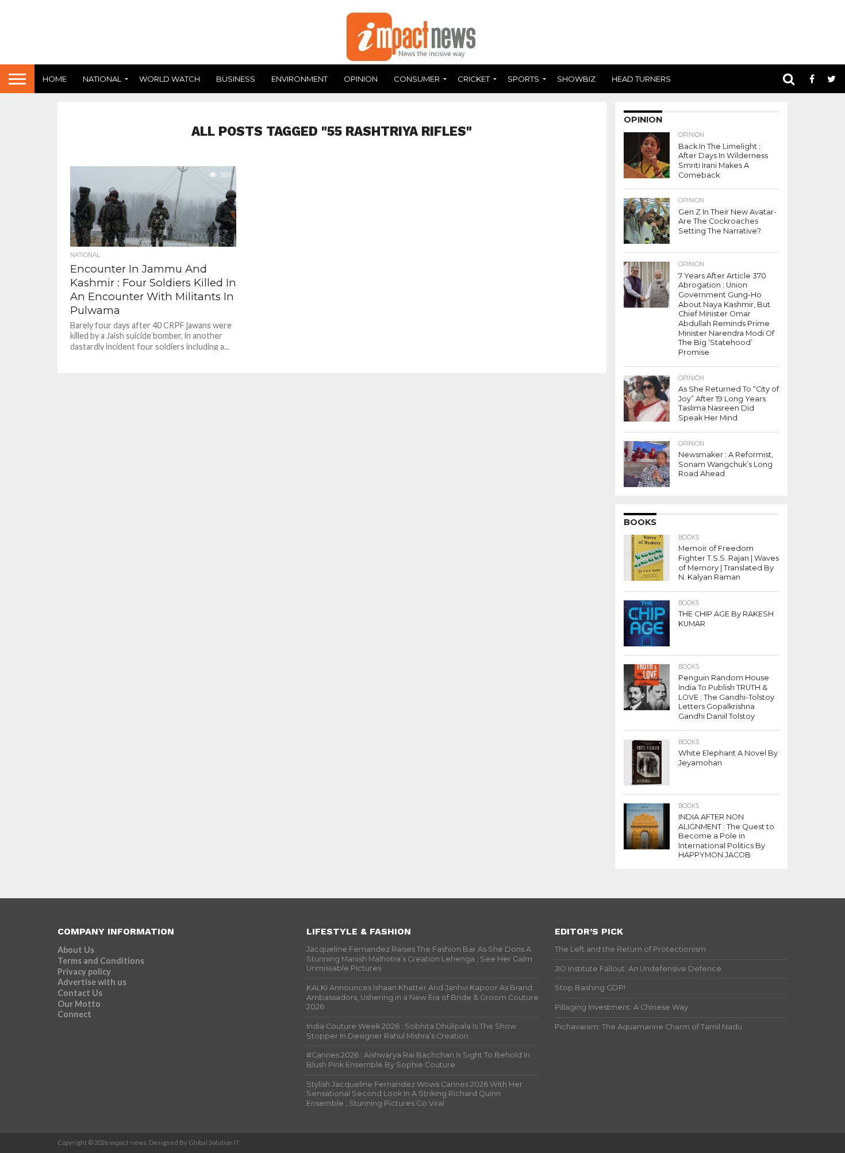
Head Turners (641, 78)
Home (55, 78)
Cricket (474, 78)
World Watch (169, 78)
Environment (299, 78)
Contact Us (79, 993)
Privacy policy (84, 971)
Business (235, 78)
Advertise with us (91, 982)
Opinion (361, 78)
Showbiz (576, 78)
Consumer (417, 78)
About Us (75, 950)
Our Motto (79, 1004)
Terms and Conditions (100, 961)
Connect (74, 1014)
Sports (523, 78)
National (102, 78)
